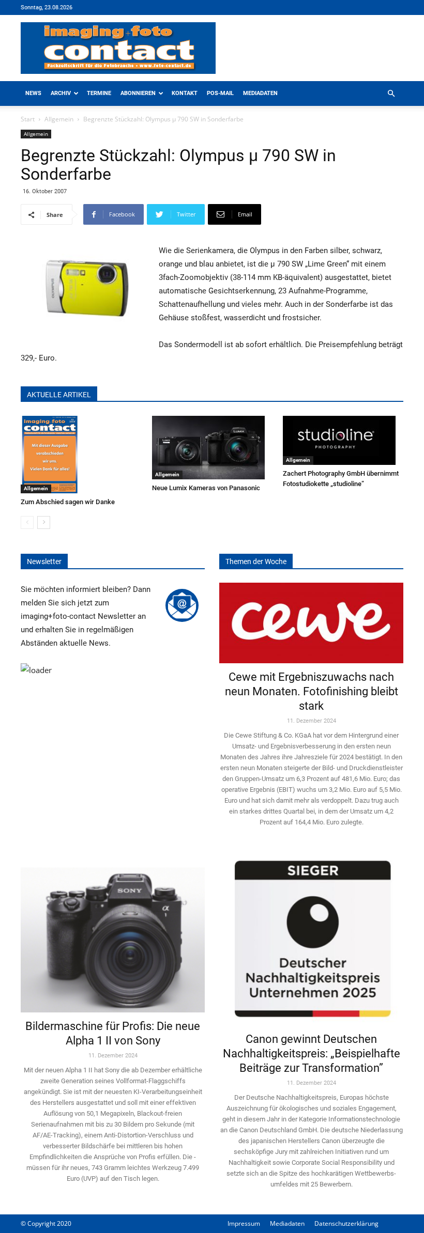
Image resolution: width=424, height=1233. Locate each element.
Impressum (244, 1223)
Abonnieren (138, 93)
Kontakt (185, 93)
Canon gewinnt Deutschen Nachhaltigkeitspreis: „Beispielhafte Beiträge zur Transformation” (311, 1053)
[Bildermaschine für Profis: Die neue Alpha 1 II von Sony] (113, 932)
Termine (99, 93)
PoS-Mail (220, 93)
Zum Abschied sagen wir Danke (68, 502)
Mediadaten (260, 93)
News (33, 93)
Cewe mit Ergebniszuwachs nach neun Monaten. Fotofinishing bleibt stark (311, 691)
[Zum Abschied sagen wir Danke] (81, 454)
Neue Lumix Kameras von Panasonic (206, 488)
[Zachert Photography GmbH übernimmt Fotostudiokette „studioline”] (343, 440)
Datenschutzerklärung (346, 1223)
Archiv (61, 93)
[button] (390, 94)
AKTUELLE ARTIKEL (59, 395)
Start (28, 119)
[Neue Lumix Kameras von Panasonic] (212, 447)
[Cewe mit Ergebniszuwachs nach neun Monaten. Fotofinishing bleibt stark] (311, 623)
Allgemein (58, 119)
